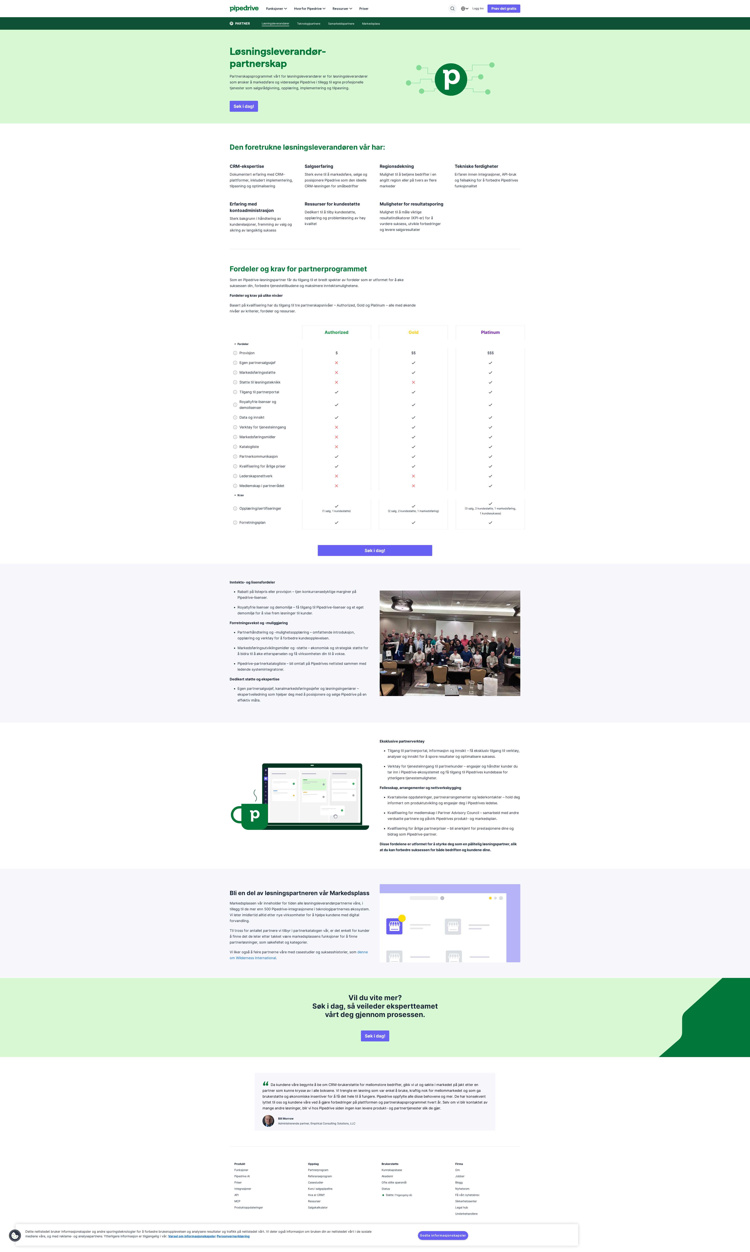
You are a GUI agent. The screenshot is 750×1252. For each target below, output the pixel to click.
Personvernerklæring (233, 1236)
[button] (15, 1235)
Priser (364, 9)
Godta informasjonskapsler (443, 1235)
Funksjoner (274, 9)
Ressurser (340, 9)
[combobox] (465, 8)
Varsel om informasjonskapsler (192, 1236)
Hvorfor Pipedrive (308, 9)
